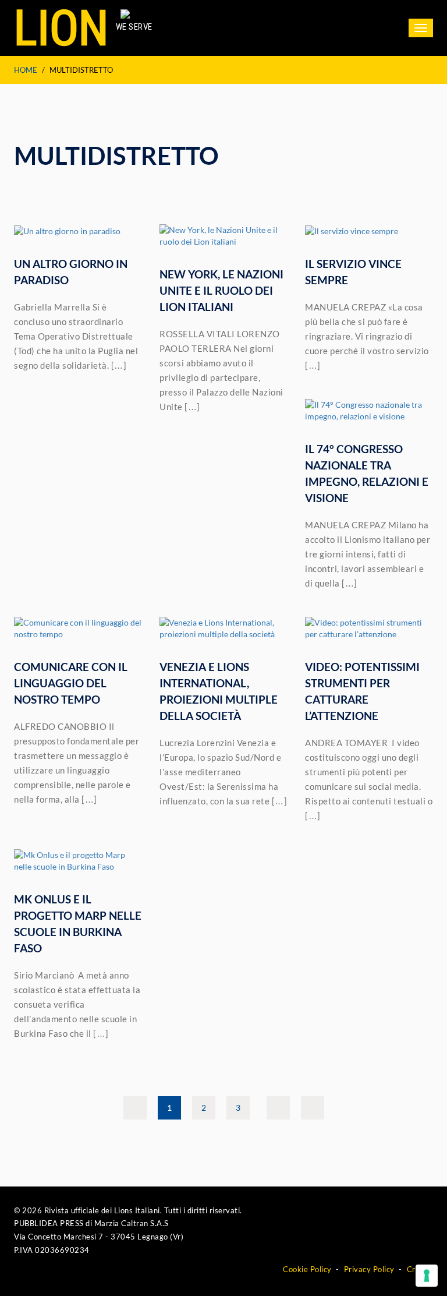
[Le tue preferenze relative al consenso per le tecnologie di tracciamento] (427, 1276)
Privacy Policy (369, 1269)
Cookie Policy (307, 1269)
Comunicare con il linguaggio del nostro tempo (70, 683)
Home (25, 70)
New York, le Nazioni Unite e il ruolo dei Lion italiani (221, 290)
